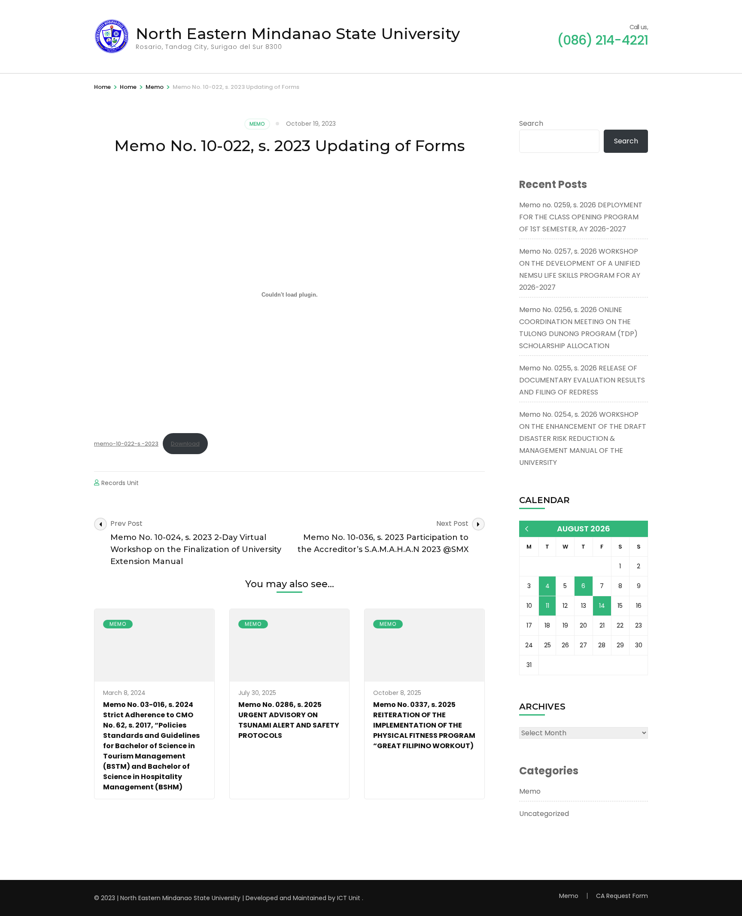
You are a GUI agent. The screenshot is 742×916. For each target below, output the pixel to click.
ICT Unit (348, 898)
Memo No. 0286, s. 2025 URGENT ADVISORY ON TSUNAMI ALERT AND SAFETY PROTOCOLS (288, 720)
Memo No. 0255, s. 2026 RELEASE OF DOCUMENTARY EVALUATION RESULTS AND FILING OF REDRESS (582, 380)
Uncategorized (544, 814)
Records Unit (120, 483)
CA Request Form (622, 896)
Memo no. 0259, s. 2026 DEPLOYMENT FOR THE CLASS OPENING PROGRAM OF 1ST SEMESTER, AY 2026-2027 (580, 217)
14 (602, 605)
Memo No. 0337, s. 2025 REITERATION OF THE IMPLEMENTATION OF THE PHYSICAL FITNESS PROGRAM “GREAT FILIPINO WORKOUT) (424, 725)
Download (185, 443)
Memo (257, 123)
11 (547, 605)
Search (531, 123)
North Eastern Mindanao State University (298, 33)
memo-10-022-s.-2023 (126, 443)
